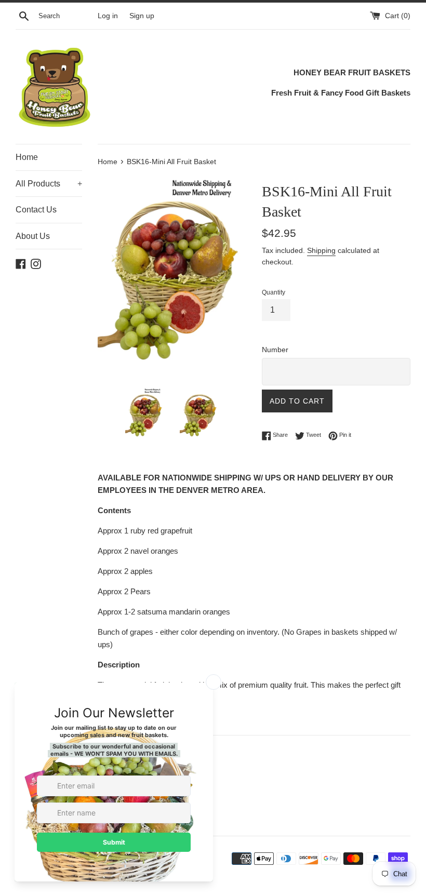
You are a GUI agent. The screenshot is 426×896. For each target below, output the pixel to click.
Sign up (141, 16)
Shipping (321, 250)
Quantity (273, 292)
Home (27, 157)
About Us (33, 236)
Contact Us (36, 209)
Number (275, 349)
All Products (49, 183)
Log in (108, 16)
